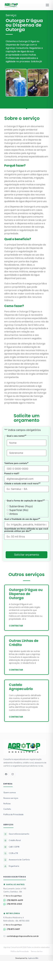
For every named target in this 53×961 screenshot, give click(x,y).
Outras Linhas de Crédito (23, 642)
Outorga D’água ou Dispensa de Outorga (26, 593)
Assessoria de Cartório (19, 859)
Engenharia (14, 866)
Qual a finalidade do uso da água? (22, 519)
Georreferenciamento (19, 834)
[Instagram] (12, 774)
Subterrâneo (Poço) (21, 506)
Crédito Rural (15, 840)
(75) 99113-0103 (14, 904)
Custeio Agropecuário (21, 686)
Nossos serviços (10, 798)
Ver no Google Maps (14, 896)
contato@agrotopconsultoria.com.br (23, 936)
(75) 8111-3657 (13, 929)
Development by (26, 958)
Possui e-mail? (11, 473)
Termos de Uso (36, 951)
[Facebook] (6, 774)
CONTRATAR (16, 625)
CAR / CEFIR (14, 846)
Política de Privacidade (13, 814)
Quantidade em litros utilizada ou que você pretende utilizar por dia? (26, 530)
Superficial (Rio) (18, 510)
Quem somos (9, 792)
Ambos (13, 514)
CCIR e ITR (13, 853)
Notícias (7, 803)
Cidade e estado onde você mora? (22, 483)
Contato (7, 809)
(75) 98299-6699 (15, 900)
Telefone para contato (16, 463)
